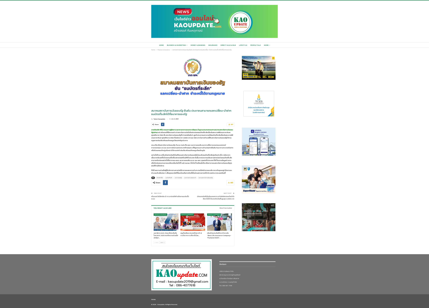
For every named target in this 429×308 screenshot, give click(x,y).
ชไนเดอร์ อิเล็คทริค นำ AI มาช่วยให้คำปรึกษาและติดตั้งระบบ (170, 197)
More (266, 45)
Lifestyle (243, 45)
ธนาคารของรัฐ (178, 178)
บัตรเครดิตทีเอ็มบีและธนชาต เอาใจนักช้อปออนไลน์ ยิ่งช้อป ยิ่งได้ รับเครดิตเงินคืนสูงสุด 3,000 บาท (215, 197)
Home (161, 45)
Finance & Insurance (160, 214)
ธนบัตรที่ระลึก (168, 178)
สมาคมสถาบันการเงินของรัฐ (206, 178)
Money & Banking (198, 45)
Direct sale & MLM (228, 45)
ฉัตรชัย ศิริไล (160, 178)
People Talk (255, 45)
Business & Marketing (176, 45)
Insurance (212, 45)
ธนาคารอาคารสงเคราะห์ (190, 178)
